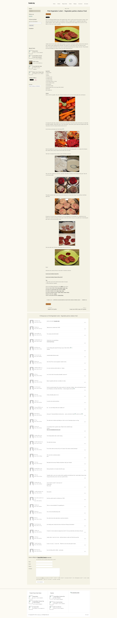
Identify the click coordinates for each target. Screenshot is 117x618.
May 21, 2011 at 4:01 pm (38, 415)
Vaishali (55, 293)
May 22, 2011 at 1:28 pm (38, 341)
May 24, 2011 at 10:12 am (38, 328)
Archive (58, 3)
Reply (85, 322)
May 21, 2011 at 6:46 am (38, 531)
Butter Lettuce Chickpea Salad (38, 72)
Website (30, 566)
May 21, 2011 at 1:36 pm (38, 443)
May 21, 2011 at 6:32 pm (38, 402)
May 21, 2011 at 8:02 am (38, 512)
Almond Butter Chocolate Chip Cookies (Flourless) (37, 56)
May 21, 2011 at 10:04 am (38, 483)
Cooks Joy (31, 3)
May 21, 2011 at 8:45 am (38, 500)
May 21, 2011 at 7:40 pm (38, 395)
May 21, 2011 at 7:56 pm (38, 388)
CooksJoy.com (39, 614)
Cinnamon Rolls (36, 606)
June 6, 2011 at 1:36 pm (37, 322)
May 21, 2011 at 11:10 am (38, 476)
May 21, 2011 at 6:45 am (38, 538)
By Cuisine (86, 3)
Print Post (48, 14)
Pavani (65, 292)
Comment (30, 568)
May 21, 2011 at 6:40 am (38, 544)
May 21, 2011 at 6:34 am (38, 551)
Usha (66, 288)
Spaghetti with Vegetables (52, 309)
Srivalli (64, 288)
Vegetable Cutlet (56, 321)
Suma (60, 290)
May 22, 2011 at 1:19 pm (38, 348)
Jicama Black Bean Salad (37, 66)
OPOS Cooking (35, 61)
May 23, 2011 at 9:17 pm (38, 334)
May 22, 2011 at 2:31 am (38, 369)
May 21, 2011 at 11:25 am (38, 469)
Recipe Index (64, 3)
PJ (52, 293)
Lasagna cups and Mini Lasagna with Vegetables (78, 309)
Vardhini (63, 289)
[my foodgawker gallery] (74, 592)
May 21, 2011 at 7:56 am (38, 519)
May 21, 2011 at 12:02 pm (38, 463)
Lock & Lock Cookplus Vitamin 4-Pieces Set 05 (54, 277)
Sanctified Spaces (42, 557)
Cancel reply (49, 557)
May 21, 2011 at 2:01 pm (38, 427)
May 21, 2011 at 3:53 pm (38, 421)
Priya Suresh (60, 288)
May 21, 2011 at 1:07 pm (38, 449)
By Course (80, 3)
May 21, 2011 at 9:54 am (38, 492)
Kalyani (62, 292)
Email (30, 564)
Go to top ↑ (87, 614)
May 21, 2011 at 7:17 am (38, 525)
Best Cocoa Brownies (57, 606)
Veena (63, 290)
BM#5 (62, 286)
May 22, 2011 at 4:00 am (38, 356)
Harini (58, 290)
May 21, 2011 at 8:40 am (38, 506)
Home (54, 3)
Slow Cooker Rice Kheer (58, 602)
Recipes (75, 3)
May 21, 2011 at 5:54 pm (38, 408)
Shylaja (68, 292)
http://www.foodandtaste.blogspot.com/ (53, 429)
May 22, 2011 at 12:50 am (38, 375)
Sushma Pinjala (60, 295)
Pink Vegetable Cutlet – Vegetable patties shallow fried (67, 11)
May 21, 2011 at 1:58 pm (38, 436)
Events (70, 3)
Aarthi (59, 292)
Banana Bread (35, 51)
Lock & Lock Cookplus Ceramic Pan (52, 273)
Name (30, 561)
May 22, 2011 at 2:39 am (38, 362)
